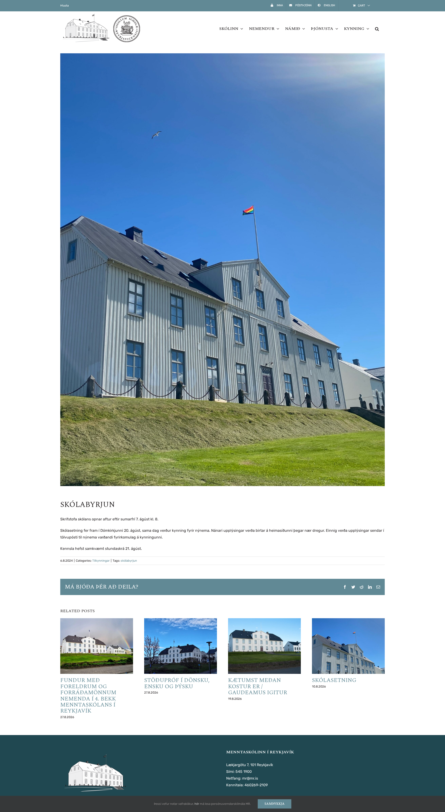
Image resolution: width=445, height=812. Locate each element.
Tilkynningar (101, 560)
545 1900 (243, 771)
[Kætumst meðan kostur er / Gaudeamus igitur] (264, 646)
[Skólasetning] (348, 646)
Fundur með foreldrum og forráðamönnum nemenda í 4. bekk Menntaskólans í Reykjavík (88, 695)
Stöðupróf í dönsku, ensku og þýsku (177, 683)
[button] (377, 28)
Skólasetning (334, 680)
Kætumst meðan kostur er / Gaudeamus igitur (257, 686)
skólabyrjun (129, 560)
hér (196, 804)
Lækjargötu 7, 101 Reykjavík (249, 765)
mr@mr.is (250, 778)
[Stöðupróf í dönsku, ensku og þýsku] (180, 646)
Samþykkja (274, 803)
